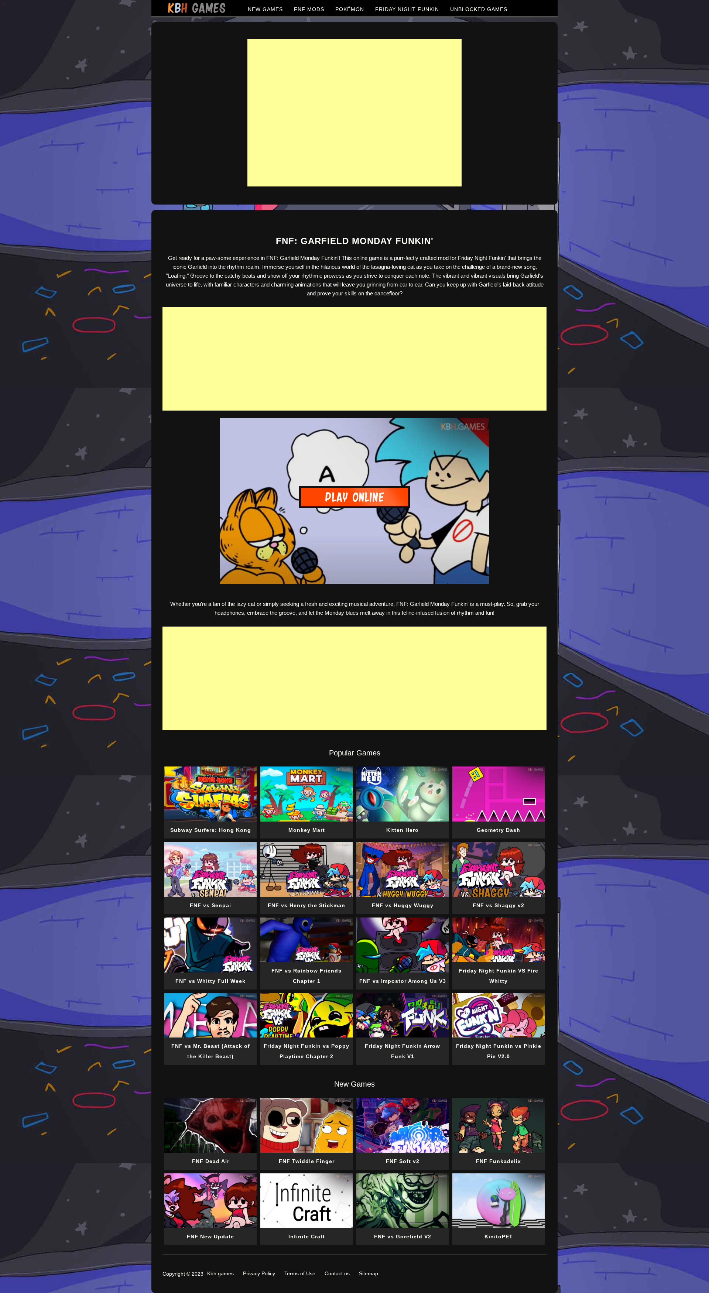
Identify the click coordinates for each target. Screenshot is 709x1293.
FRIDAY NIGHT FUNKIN (407, 9)
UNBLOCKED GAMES (478, 9)
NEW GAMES (265, 9)
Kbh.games (220, 1273)
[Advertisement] (354, 112)
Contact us (337, 1273)
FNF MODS (309, 9)
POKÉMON (349, 9)
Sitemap (368, 1273)
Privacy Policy (259, 1273)
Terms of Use (299, 1273)
